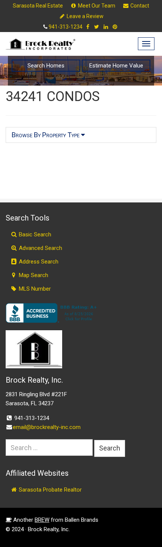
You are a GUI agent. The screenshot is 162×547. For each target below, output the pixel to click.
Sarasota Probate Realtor (49, 489)
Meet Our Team (96, 6)
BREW (42, 519)
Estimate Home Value (116, 65)
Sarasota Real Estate (38, 6)
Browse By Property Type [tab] (46, 135)
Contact (139, 6)
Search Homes (46, 65)
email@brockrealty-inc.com (47, 427)
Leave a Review (85, 16)
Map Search (32, 275)
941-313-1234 (66, 27)
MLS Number (34, 288)
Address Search (37, 261)
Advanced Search (39, 248)
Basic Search (34, 234)
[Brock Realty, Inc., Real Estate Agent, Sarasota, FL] (53, 313)
